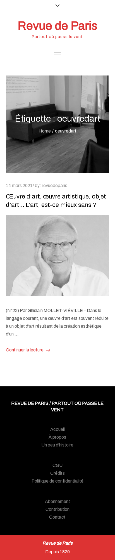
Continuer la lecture (25, 350)
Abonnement (57, 501)
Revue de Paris (57, 25)
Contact (57, 517)
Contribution (57, 509)
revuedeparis (54, 185)
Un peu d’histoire (57, 445)
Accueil (57, 429)
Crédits (57, 473)
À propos (57, 437)
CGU (57, 465)
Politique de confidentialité (57, 481)
